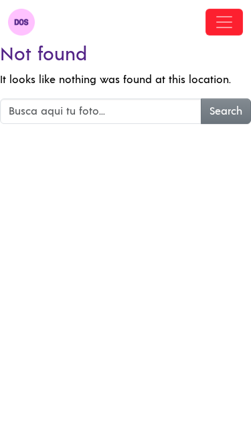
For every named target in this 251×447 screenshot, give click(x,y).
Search (226, 111)
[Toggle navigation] (224, 22)
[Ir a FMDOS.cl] (21, 22)
